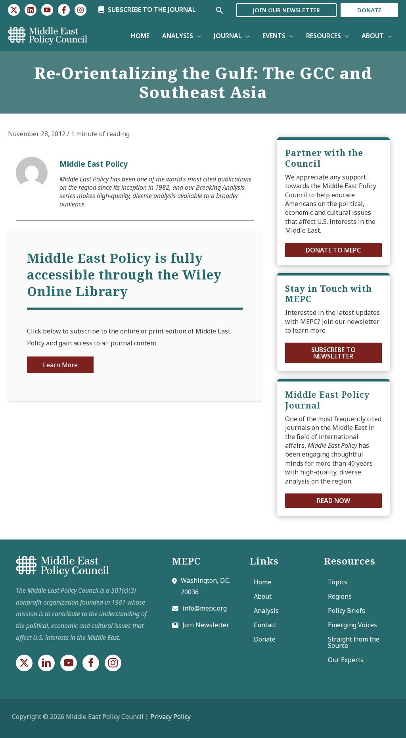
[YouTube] (47, 10)
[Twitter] (14, 10)
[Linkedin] (30, 10)
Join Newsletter (205, 624)
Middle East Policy (93, 163)
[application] (197, 36)
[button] (333, 250)
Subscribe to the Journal (151, 9)
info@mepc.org (204, 608)
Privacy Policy (170, 716)
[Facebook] (64, 10)
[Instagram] (80, 10)
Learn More (60, 364)
